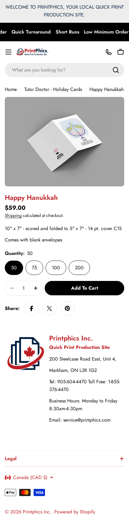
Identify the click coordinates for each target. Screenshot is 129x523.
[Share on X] (49, 308)
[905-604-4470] (108, 52)
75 (34, 267)
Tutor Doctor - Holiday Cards (53, 89)
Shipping (13, 215)
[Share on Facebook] (31, 308)
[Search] (115, 70)
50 (14, 267)
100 (56, 267)
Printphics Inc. (37, 511)
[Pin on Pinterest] (67, 308)
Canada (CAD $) (30, 477)
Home (11, 89)
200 (79, 267)
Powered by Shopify (74, 511)
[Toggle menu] (8, 52)
